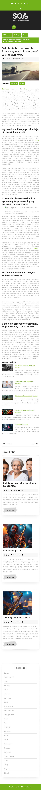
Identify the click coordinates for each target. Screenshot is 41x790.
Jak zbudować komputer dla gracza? (26, 396)
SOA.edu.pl (6, 35)
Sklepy (6, 735)
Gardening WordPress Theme (20, 787)
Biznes (6, 673)
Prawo (6, 723)
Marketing (7, 698)
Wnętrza (7, 769)
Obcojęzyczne (9, 714)
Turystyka (7, 752)
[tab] (14, 27)
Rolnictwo (7, 731)
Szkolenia (5, 89)
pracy (36, 248)
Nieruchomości (9, 710)
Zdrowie (7, 773)
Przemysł (7, 727)
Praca (25, 35)
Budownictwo (8, 677)
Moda (6, 702)
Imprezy (7, 694)
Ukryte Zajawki (9, 756)
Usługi (6, 764)
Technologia (8, 744)
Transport (7, 748)
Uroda (6, 760)
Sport (6, 739)
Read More (11, 510)
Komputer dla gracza (21, 424)
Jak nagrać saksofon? (16, 617)
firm (25, 89)
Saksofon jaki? (12, 550)
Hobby (6, 689)
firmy (37, 140)
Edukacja (17, 35)
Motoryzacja (8, 706)
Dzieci (6, 681)
